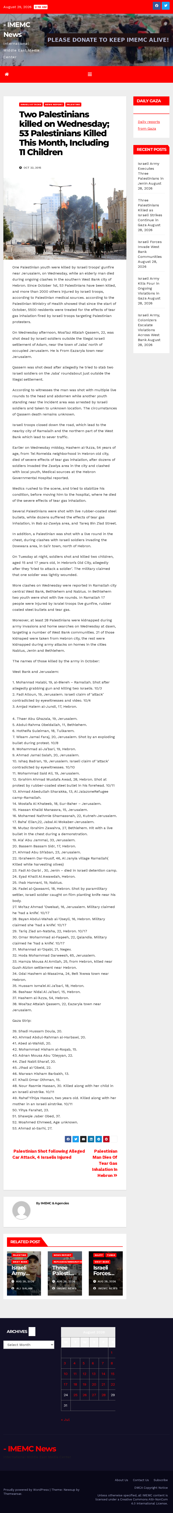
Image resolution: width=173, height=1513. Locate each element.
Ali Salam (24, 1288)
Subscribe (161, 1480)
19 (84, 1384)
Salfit (99, 1255)
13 (94, 1374)
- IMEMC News (29, 1448)
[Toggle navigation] (90, 74)
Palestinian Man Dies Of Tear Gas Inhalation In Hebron (104, 1163)
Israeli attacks (30, 104)
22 (113, 1384)
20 (94, 1384)
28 (104, 1395)
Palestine (73, 104)
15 (112, 1374)
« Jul (65, 1419)
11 (75, 1374)
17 (66, 1384)
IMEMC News (66, 1288)
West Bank (20, 1262)
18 (75, 1384)
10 (66, 1374)
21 (103, 1384)
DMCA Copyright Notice (151, 1487)
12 (84, 1374)
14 (103, 1374)
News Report (54, 104)
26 (85, 1395)
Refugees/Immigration (69, 1262)
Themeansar (12, 1493)
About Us (121, 1480)
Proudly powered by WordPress (26, 1489)
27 (94, 1395)
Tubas (111, 1255)
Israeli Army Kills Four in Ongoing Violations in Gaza (148, 288)
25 (75, 1395)
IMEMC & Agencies (55, 1203)
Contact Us (141, 1480)
